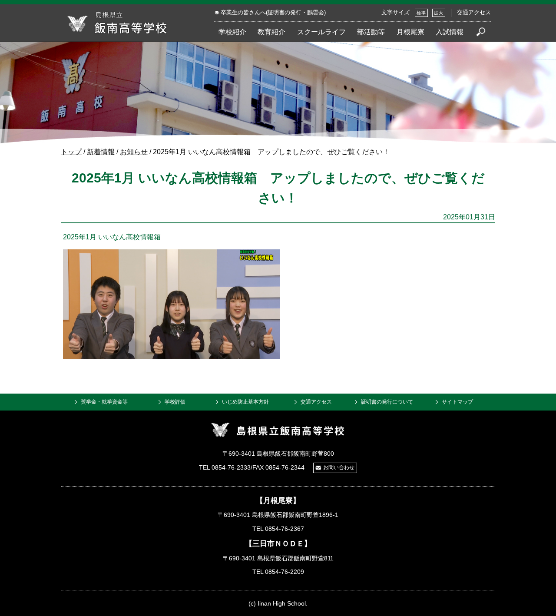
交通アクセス (474, 13)
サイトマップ (457, 402)
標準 (421, 12)
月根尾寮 (410, 32)
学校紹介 (232, 32)
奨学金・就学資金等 (104, 402)
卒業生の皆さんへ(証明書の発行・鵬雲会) (273, 13)
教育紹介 (271, 32)
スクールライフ (321, 32)
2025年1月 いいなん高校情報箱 (112, 237)
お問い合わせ (338, 467)
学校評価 (175, 402)
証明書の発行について (387, 402)
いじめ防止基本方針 (245, 402)
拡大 (438, 12)
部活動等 (371, 32)
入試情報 (449, 32)
